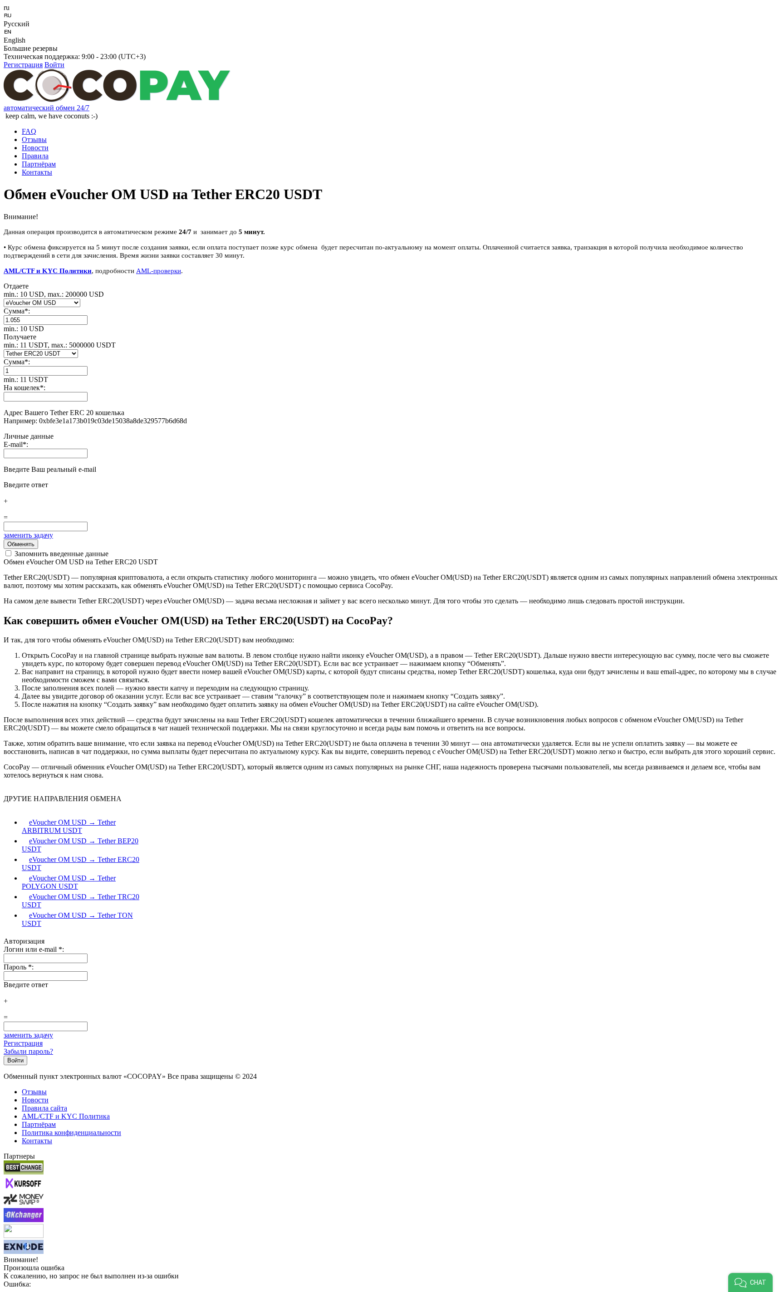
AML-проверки (158, 270)
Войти (54, 65)
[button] (750, 1282)
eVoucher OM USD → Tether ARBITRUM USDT (69, 826)
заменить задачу (28, 535)
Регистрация (23, 65)
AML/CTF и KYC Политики (48, 270)
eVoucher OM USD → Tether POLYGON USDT (69, 882)
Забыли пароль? (28, 1051)
